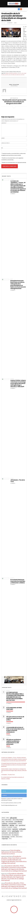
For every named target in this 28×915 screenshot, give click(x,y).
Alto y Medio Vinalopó (18, 819)
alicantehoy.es (15, 73)
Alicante (13, 818)
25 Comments (8, 703)
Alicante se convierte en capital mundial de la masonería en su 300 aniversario (13, 742)
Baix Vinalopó (9, 821)
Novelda (15, 827)
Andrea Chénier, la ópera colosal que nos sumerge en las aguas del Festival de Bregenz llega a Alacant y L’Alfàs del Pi (18, 383)
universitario (22, 74)
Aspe (3, 821)
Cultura (12, 179)
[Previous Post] (7, 80)
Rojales (21, 830)
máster (22, 73)
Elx (20, 73)
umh (9, 74)
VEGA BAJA (5, 838)
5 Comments (8, 735)
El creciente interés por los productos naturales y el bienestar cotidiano (17, 581)
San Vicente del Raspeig (6, 834)
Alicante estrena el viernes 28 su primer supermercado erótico (15, 718)
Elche (15, 22)
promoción (6, 74)
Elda (16, 825)
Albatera (3, 817)
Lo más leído (10, 827)
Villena (10, 838)
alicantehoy (10, 22)
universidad (12, 74)
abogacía (7, 73)
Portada (8, 690)
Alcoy (7, 817)
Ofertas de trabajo (6, 829)
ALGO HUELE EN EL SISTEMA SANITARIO (14, 708)
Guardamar (22, 825)
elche (19, 73)
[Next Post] (20, 80)
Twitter (4, 791)
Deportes (5, 825)
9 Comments (8, 712)
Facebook (4, 795)
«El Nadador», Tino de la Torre (17, 480)
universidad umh (17, 74)
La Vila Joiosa (4, 827)
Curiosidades (12, 823)
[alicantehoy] (14, 3)
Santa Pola (5, 833)
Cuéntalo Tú (20, 823)
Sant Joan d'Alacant (14, 833)
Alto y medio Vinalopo (6, 819)
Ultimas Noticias (19, 836)
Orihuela (22, 829)
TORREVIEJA (13, 836)
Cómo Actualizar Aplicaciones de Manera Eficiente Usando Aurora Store (11, 851)
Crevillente (18, 821)
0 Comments (12, 193)
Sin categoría (15, 834)
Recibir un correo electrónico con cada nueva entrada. (14, 162)
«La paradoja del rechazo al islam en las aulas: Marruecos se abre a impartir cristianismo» (15, 730)
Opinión (11, 478)
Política (9, 831)
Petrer (4, 831)
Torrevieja (5, 836)
